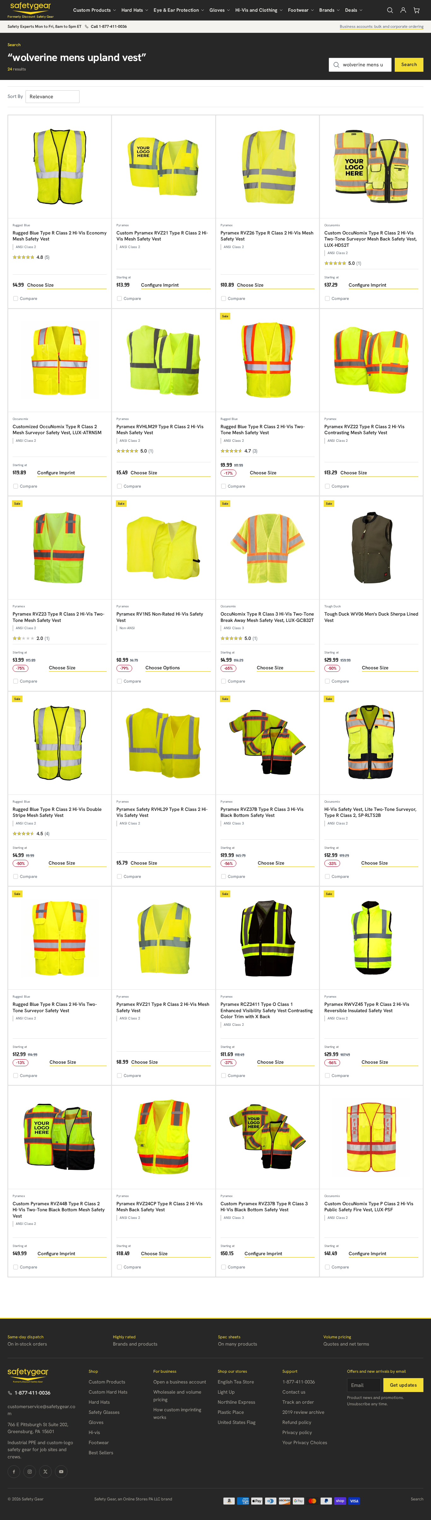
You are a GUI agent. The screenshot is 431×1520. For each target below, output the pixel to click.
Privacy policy (297, 1432)
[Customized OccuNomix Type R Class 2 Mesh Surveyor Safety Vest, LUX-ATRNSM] (59, 360)
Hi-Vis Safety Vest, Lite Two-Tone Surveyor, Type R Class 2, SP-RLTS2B (370, 812)
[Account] (403, 10)
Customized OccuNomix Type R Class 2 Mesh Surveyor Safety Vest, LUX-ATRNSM (57, 429)
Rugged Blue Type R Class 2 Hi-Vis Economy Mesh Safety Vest (60, 236)
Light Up (226, 1392)
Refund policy (296, 1422)
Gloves (217, 10)
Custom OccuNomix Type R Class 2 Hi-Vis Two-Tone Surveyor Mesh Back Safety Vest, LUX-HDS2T (370, 239)
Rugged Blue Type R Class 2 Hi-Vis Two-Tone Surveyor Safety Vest (55, 1007)
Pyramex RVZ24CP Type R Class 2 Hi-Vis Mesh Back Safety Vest (159, 1207)
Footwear (298, 10)
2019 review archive (303, 1412)
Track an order (298, 1402)
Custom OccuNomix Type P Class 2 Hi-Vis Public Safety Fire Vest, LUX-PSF (368, 1207)
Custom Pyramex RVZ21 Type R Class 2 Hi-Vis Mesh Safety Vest (162, 236)
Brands (326, 10)
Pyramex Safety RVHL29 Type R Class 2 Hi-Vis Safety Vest (162, 812)
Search (409, 64)
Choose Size (40, 285)
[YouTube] (61, 1471)
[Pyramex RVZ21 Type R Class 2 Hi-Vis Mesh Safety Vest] (163, 938)
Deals (351, 10)
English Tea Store (236, 1382)
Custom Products (92, 10)
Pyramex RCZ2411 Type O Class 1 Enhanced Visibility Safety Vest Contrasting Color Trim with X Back (267, 1010)
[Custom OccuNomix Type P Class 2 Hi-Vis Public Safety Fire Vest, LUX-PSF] (371, 1137)
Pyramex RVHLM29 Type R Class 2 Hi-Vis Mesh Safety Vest (160, 429)
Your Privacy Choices (304, 1442)
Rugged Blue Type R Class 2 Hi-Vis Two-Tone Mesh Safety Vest (263, 429)
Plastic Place (231, 1412)
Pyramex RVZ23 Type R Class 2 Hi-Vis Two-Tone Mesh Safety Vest (58, 617)
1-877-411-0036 (32, 1392)
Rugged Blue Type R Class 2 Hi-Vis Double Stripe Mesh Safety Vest (57, 812)
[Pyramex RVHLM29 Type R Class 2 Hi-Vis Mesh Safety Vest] (163, 360)
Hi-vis (94, 1432)
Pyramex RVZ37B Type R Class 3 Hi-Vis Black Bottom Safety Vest (262, 812)
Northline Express (236, 1402)
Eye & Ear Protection (176, 10)
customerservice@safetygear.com (41, 1410)
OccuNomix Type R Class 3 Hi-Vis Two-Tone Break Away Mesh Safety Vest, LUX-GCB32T (267, 617)
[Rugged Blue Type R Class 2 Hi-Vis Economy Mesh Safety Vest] (59, 166)
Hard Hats (132, 10)
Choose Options (162, 668)
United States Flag (237, 1422)
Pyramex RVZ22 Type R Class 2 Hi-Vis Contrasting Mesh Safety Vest (364, 429)
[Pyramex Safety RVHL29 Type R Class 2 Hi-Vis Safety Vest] (163, 743)
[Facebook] (14, 1471)
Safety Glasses (104, 1412)
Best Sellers (101, 1453)
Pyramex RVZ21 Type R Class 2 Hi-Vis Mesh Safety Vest (162, 1007)
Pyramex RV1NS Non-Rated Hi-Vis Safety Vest (159, 617)
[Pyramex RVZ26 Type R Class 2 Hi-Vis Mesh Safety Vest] (267, 166)
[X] (45, 1471)
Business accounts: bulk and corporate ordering (381, 26)
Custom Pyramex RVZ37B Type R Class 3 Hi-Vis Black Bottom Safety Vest (264, 1207)
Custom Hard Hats (108, 1392)
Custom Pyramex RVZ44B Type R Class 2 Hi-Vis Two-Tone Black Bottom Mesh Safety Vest (59, 1210)
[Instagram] (29, 1471)
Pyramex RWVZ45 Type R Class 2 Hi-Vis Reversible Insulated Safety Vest (366, 1007)
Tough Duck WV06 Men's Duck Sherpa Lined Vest (371, 617)
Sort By (15, 96)
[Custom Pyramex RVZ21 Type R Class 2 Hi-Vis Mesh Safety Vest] (163, 166)
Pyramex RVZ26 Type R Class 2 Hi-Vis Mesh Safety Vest (267, 236)
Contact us (293, 1392)
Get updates (403, 1385)
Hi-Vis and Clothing (256, 10)
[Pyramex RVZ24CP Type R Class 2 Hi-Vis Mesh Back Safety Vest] (163, 1137)
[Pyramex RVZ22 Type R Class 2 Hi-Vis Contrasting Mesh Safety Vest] (371, 360)
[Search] (390, 10)
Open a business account (179, 1382)
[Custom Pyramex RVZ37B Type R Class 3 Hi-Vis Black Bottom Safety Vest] (267, 1137)
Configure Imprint (160, 285)
